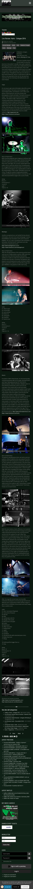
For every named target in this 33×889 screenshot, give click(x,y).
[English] (2, 32)
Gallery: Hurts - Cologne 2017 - (17, 712)
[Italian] (7, 32)
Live (18, 45)
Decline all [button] (16, 887)
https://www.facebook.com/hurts (10, 413)
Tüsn (14, 48)
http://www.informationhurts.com (21, 411)
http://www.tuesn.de (12, 112)
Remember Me (7, 861)
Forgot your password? (10, 874)
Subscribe (6, 845)
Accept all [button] (7, 887)
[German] (6, 32)
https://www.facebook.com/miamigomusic (13, 247)
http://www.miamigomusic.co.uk (10, 245)
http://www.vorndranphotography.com (12, 700)
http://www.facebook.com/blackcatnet (12, 702)
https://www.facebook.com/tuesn (11, 114)
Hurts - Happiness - (14, 730)
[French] (4, 32)
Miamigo (9, 48)
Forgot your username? (10, 876)
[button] (3, 736)
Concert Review (6, 45)
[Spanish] (10, 32)
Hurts (4, 48)
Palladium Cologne (25, 45)
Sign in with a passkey (18, 866)
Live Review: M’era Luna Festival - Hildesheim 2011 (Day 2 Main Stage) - (17, 727)
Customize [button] (25, 887)
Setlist (13, 45)
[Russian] (9, 32)
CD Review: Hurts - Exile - (16, 724)
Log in (16, 871)
